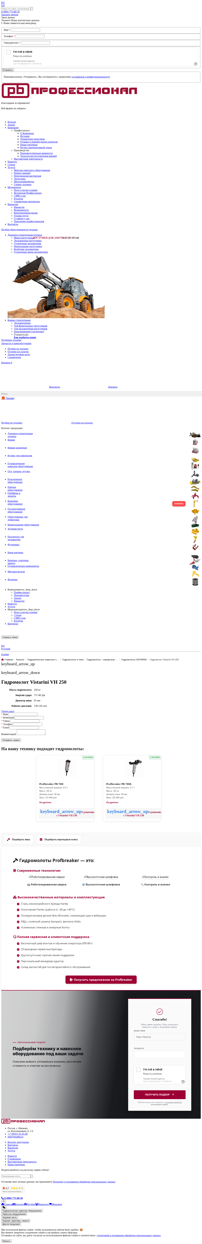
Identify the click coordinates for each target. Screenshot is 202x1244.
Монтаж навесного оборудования (32, 170)
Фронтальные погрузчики (28, 246)
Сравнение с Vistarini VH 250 (75, 814)
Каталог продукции (18, 1142)
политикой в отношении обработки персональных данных (129, 1235)
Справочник (14, 357)
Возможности (21, 210)
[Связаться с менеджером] (3, 1207)
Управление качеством (32, 139)
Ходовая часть (10, 1217)
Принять (6, 1241)
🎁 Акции (7, 398)
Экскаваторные (22, 323)
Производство (21, 595)
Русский (5, 648)
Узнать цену (7, 711)
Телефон (9, 36)
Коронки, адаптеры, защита (16, 1221)
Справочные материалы (27, 201)
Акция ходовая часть (19, 354)
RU (3, 2)
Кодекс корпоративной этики (36, 147)
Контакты (54, 387)
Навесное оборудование (14, 1214)
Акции (17, 598)
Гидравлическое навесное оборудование (22, 1211)
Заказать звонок (9, 14)
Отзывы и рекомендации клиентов (39, 141)
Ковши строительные (19, 320)
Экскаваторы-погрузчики (28, 240)
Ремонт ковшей (22, 173)
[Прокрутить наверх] (3, 1201)
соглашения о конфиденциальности (90, 76)
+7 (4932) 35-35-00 (18, 1134)
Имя (7, 30)
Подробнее (45, 802)
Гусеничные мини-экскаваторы (31, 252)
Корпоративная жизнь (26, 212)
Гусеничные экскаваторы (27, 243)
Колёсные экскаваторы (26, 249)
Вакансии (19, 207)
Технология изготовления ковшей (38, 156)
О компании (14, 1159)
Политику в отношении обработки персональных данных (84, 1181)
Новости (12, 603)
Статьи (17, 615)
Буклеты (18, 198)
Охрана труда (21, 215)
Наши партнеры (16, 1164)
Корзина (6, 362)
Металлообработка (24, 181)
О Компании (27, 133)
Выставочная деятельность (28, 159)
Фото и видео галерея (25, 190)
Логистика (19, 178)
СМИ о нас (20, 195)
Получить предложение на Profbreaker (102, 980)
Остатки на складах (18, 351)
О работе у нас (22, 218)
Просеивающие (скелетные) (29, 331)
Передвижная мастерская (27, 176)
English (5, 654)
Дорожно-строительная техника (25, 235)
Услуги (11, 606)
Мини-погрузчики (24, 237)
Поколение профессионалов (29, 221)
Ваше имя (139, 1031)
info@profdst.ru (15, 1136)
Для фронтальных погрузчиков (30, 325)
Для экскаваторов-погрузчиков (30, 328)
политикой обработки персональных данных (166, 1103)
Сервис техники (22, 184)
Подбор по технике (18, 348)
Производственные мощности (36, 153)
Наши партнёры (29, 144)
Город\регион (12, 42)
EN (3, 5)
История (24, 136)
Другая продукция (11, 1224)
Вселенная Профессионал (28, 193)
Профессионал (22, 592)
